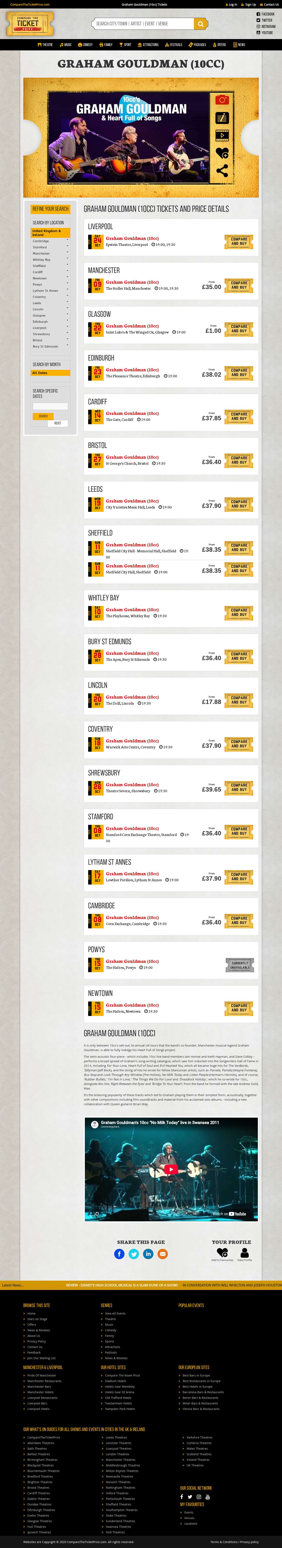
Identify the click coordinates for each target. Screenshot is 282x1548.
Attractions (151, 45)
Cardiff (38, 272)
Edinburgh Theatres (41, 1510)
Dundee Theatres (39, 1504)
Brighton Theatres (39, 1482)
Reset (58, 423)
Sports (109, 1341)
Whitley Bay (41, 260)
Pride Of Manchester (41, 1375)
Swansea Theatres (118, 1527)
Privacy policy (249, 1542)
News (241, 45)
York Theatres (115, 1532)
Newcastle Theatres (119, 1476)
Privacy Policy (36, 1341)
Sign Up (250, 4)
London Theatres (117, 1454)
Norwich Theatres (117, 1482)
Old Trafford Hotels (118, 1398)
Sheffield (39, 266)
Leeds (37, 303)
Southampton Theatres (121, 1510)
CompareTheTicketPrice (43, 1437)
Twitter (266, 21)
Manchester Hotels (40, 1392)
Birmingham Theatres (42, 1460)
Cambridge (41, 241)
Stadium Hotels (115, 1381)
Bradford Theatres (40, 1476)
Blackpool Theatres (40, 1465)
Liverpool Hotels (38, 1409)
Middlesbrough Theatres (122, 1465)
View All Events (115, 1313)
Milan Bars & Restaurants (200, 1403)
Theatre (48, 45)
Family (108, 45)
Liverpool (39, 328)
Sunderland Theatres (120, 1521)
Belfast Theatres (38, 1454)
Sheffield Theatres (118, 1504)
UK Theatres (195, 1465)
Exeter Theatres (38, 1515)
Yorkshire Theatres (199, 1437)
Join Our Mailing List (41, 1358)
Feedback (33, 1352)
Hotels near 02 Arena (119, 1392)
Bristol (37, 340)
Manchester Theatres (120, 1460)
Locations (190, 1523)
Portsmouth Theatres (120, 1499)
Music (67, 45)
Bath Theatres (37, 1448)
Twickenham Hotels (118, 1403)
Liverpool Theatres (118, 1448)
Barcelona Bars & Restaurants (203, 1392)
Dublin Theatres (38, 1499)
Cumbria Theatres (199, 1443)
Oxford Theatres (116, 1493)
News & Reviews (38, 1330)
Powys (37, 284)
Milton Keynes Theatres (122, 1471)
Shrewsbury (41, 334)
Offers (222, 45)
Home (31, 1313)
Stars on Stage (37, 1319)
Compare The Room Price (122, 1375)
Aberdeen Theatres (40, 1443)
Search (43, 416)
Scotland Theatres (199, 1454)
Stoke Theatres (115, 1515)
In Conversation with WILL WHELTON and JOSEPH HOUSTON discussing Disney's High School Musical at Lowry (184, 1285)
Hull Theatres (36, 1527)
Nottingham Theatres (120, 1488)
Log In (233, 4)
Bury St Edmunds (45, 346)
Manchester (41, 253)
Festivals (176, 45)
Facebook (268, 14)
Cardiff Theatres (38, 1493)
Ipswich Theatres (39, 1532)
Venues (189, 1518)
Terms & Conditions (224, 1542)
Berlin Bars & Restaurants (200, 1398)
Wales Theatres (197, 1448)
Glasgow (39, 315)
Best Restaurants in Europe (201, 1381)
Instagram (268, 27)
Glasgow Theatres (39, 1521)
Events (188, 1512)
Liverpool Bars (37, 1403)
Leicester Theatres (118, 1443)
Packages (200, 45)
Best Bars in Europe (196, 1375)
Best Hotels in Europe (197, 1386)
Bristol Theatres (38, 1488)
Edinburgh (40, 322)
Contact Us (271, 4)
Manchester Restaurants (44, 1381)
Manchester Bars (39, 1386)
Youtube (267, 33)
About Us (33, 1336)
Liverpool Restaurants (42, 1398)
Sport (127, 45)
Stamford (40, 247)
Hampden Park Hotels (119, 1409)
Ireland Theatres (198, 1460)
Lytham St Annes (45, 291)
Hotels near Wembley (119, 1386)
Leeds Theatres (116, 1437)
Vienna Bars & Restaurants (201, 1409)
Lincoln (38, 309)
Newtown (40, 278)
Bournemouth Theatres (43, 1471)
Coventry (39, 297)
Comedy (88, 45)
